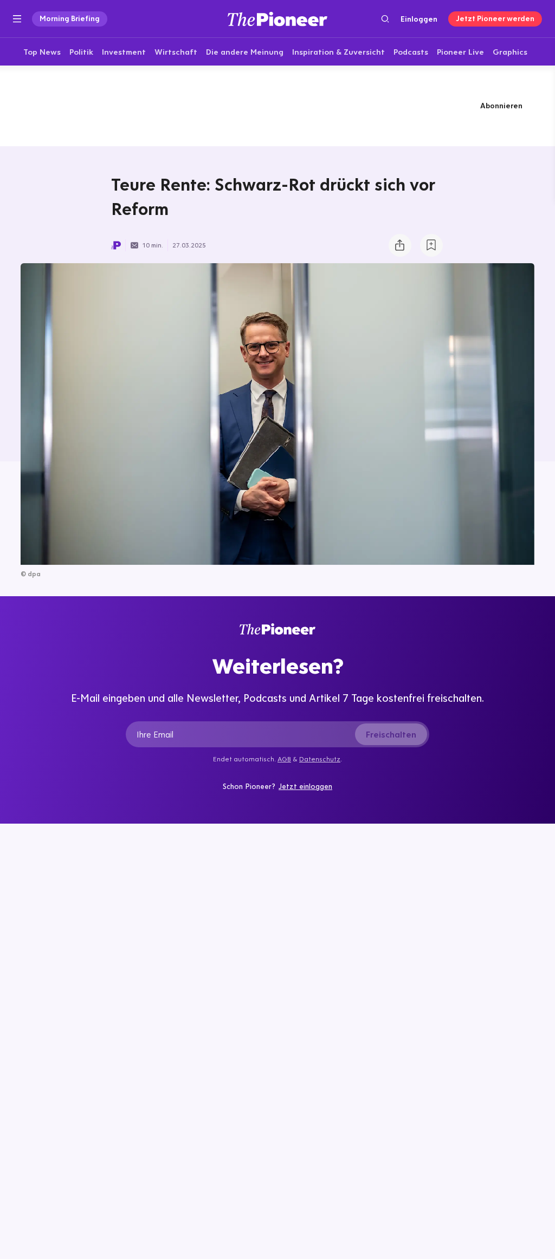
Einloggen (419, 19)
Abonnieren (501, 105)
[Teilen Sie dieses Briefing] (400, 245)
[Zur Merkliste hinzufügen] (431, 245)
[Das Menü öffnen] (17, 19)
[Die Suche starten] (385, 18)
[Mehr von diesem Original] (277, 105)
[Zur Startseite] (277, 18)
